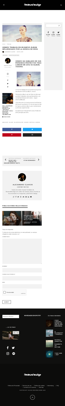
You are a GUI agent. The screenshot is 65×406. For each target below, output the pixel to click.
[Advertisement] (32, 15)
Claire (11, 122)
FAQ (57, 385)
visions (38, 122)
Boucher (5, 122)
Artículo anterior (15, 158)
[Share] (8, 80)
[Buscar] (59, 25)
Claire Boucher (19, 122)
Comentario (6, 236)
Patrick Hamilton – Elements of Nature (58, 343)
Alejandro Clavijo (10, 51)
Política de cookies (39, 385)
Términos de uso (26, 385)
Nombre (5, 266)
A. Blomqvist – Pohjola (59, 333)
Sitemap (41, 387)
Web (3, 282)
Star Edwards (29, 160)
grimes (27, 122)
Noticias (5, 55)
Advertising (50, 385)
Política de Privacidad (14, 385)
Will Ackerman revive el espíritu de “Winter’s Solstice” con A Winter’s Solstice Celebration (7, 110)
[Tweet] (8, 83)
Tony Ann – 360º (58, 354)
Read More (7, 116)
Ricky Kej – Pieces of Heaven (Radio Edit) (12, 162)
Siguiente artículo (29, 158)
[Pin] (8, 87)
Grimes (18, 61)
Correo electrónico (9, 274)
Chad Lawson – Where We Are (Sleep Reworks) (59, 323)
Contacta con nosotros (29, 387)
